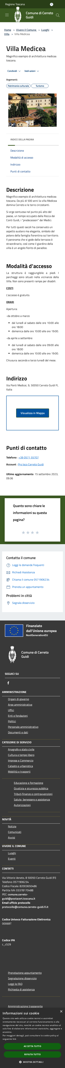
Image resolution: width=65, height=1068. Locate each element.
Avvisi (11, 837)
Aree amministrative (20, 705)
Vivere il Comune (26, 30)
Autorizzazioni (22, 805)
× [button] (61, 1011)
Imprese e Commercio (20, 760)
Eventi (12, 859)
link (14, 1038)
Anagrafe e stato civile (21, 749)
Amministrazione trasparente (25, 1006)
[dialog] (32, 1038)
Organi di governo (18, 699)
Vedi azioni (30, 71)
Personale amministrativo (23, 727)
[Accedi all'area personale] (51, 4)
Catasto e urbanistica (20, 766)
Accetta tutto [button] (32, 1046)
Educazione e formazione (28, 783)
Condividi (12, 71)
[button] (32, 1062)
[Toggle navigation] (7, 15)
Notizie (12, 826)
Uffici (11, 710)
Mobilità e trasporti (19, 771)
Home (7, 30)
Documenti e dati (18, 732)
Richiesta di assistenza (21, 989)
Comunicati (14, 832)
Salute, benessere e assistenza (32, 799)
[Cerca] (58, 15)
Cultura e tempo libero (21, 755)
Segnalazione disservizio (22, 978)
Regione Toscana (15, 4)
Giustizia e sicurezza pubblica (31, 788)
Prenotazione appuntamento (25, 973)
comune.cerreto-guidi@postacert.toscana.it (18, 896)
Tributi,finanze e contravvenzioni (33, 794)
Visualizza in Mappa (33, 413)
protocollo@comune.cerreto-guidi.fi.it (25, 907)
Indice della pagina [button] (22, 139)
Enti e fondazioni (18, 716)
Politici (12, 721)
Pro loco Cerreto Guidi (31, 464)
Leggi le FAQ (15, 984)
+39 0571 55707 (29, 457)
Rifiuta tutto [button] (32, 1054)
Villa (6, 34)
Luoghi (45, 30)
